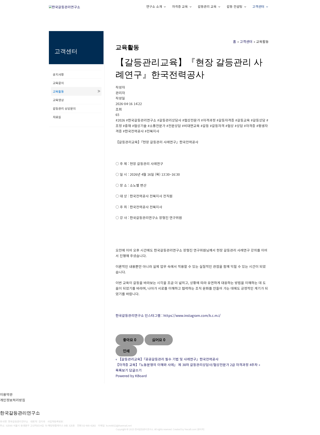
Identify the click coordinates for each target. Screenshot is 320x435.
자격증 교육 (180, 6)
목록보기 (122, 370)
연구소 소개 (154, 6)
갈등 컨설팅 (234, 6)
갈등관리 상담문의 (64, 108)
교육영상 (58, 100)
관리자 (201, 429)
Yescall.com (190, 429)
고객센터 (258, 6)
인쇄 (126, 350)
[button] (164, 6)
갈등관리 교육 (207, 6)
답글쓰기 (135, 370)
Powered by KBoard (131, 375)
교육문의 (58, 83)
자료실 (57, 117)
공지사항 (58, 74)
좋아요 (129, 339)
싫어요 (158, 339)
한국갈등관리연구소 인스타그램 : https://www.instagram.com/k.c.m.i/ (168, 315)
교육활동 (58, 91)
